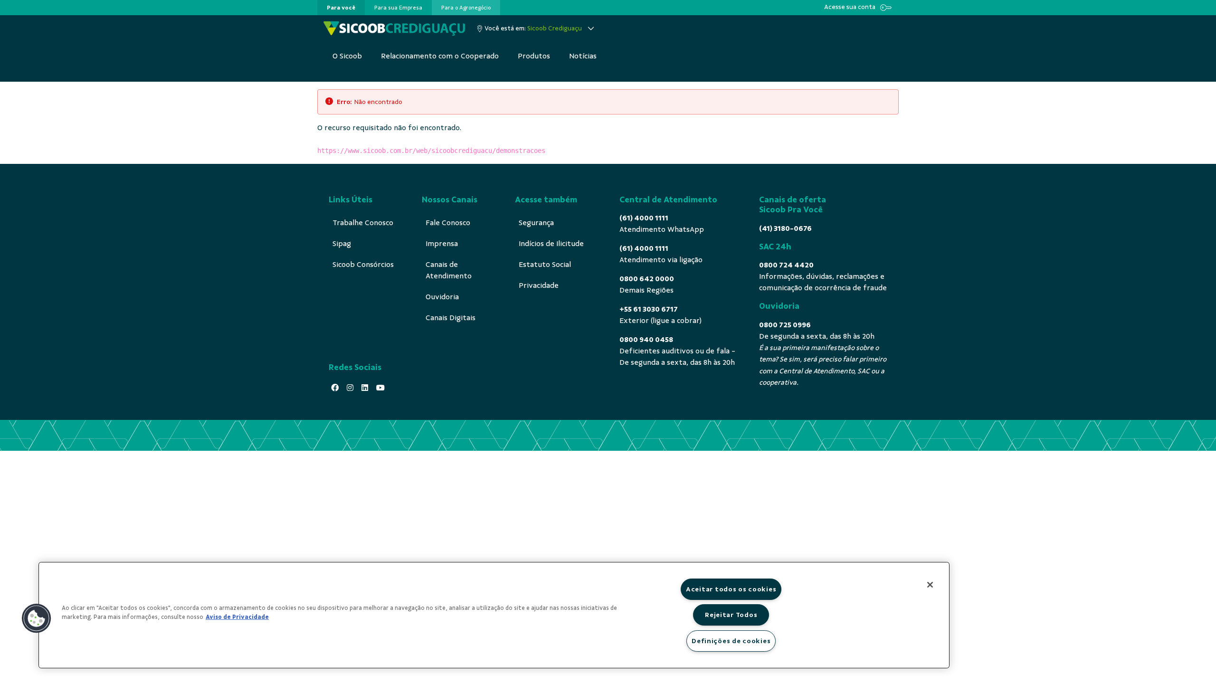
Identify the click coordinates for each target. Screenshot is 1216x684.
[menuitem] (341, 7)
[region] (494, 615)
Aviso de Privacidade (237, 617)
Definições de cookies (731, 641)
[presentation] (341, 7)
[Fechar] (930, 584)
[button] (36, 618)
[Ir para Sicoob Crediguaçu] (394, 28)
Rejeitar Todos (731, 614)
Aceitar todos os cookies (731, 589)
